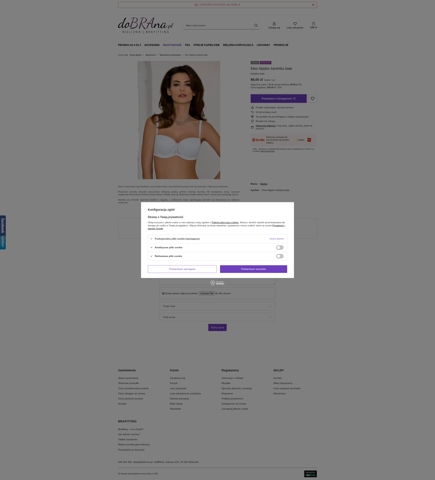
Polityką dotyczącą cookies (225, 222)
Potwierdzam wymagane (182, 269)
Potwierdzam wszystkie (253, 269)
